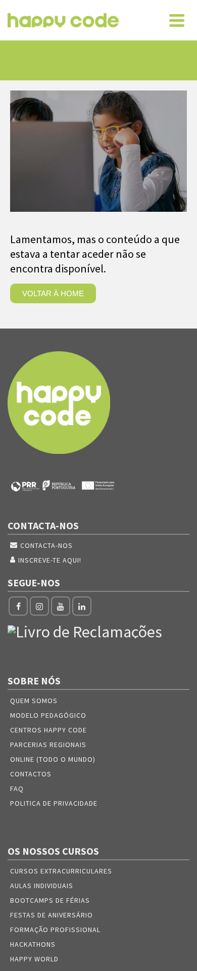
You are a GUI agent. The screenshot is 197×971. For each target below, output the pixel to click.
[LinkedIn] (81, 606)
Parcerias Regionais (48, 744)
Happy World (34, 958)
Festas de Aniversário (51, 914)
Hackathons (33, 944)
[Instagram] (39, 606)
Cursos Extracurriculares (61, 870)
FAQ (17, 788)
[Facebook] (18, 606)
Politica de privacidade (53, 803)
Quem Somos (34, 700)
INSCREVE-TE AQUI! (49, 560)
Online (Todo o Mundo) (52, 759)
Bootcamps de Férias (50, 900)
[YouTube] (60, 606)
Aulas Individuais (41, 885)
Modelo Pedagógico (48, 715)
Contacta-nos (46, 545)
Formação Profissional (55, 929)
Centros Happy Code (48, 729)
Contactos (31, 773)
